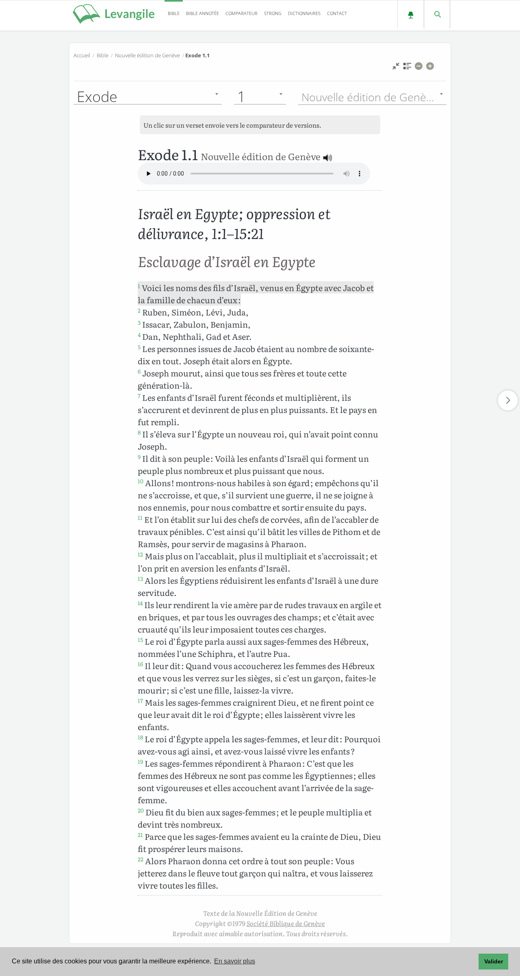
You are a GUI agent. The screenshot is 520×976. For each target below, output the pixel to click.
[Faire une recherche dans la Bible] (437, 14)
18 (140, 737)
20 (141, 810)
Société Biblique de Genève (286, 923)
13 (140, 578)
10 (140, 481)
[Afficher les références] (407, 68)
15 (140, 639)
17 (140, 700)
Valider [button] (493, 961)
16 (140, 664)
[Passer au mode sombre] (410, 14)
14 (140, 603)
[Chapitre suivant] (508, 400)
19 (140, 761)
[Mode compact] (396, 68)
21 (140, 834)
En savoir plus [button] (234, 961)
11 (140, 517)
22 (140, 859)
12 (140, 554)
